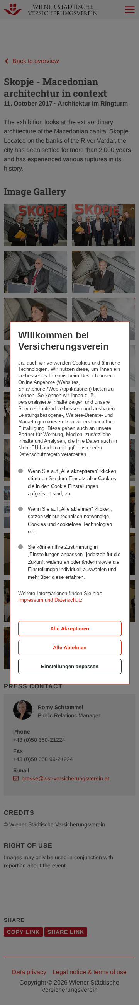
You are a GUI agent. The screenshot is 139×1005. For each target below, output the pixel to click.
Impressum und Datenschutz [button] (50, 600)
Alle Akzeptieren (69, 628)
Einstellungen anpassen (69, 666)
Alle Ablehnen (69, 647)
